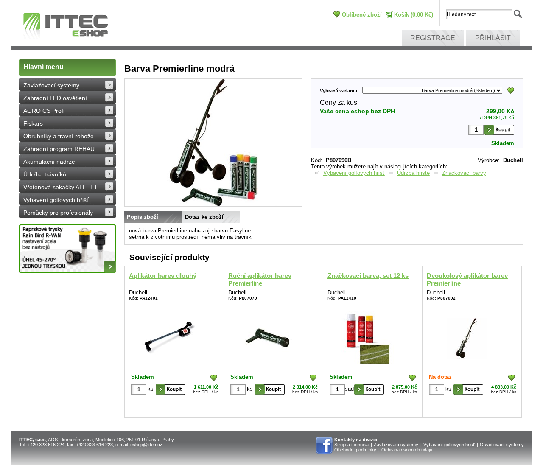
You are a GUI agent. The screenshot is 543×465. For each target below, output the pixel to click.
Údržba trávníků (44, 174)
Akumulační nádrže (49, 161)
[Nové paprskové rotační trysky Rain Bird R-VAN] (67, 248)
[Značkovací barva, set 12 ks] (367, 336)
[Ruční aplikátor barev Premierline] (267, 336)
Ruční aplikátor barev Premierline (259, 279)
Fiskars (33, 123)
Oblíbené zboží (362, 14)
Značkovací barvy (464, 173)
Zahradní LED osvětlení (55, 98)
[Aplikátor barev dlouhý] (168, 336)
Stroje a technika (351, 444)
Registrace (432, 38)
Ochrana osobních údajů (406, 449)
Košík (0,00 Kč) (413, 14)
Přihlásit (493, 38)
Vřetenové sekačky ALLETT (60, 187)
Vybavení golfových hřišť (56, 199)
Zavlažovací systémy (51, 85)
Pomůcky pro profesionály (58, 212)
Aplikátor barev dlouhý (162, 275)
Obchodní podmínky (355, 449)
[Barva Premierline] (213, 204)
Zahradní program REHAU (59, 149)
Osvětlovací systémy (502, 444)
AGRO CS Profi (43, 110)
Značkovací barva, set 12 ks (368, 275)
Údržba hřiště (413, 173)
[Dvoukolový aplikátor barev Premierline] (466, 336)
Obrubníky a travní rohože (58, 136)
